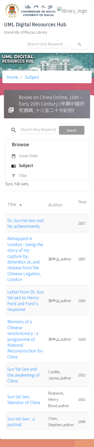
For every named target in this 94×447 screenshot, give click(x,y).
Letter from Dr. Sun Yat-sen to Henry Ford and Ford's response (25, 300)
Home (12, 77)
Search (72, 130)
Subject (31, 77)
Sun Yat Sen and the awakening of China (23, 375)
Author (55, 204)
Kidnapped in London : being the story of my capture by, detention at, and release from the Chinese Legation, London (25, 258)
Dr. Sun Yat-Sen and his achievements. (25, 223)
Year (82, 201)
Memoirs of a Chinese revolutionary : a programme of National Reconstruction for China (25, 338)
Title (19, 175)
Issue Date (24, 155)
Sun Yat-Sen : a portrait (20, 421)
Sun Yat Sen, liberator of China (23, 399)
